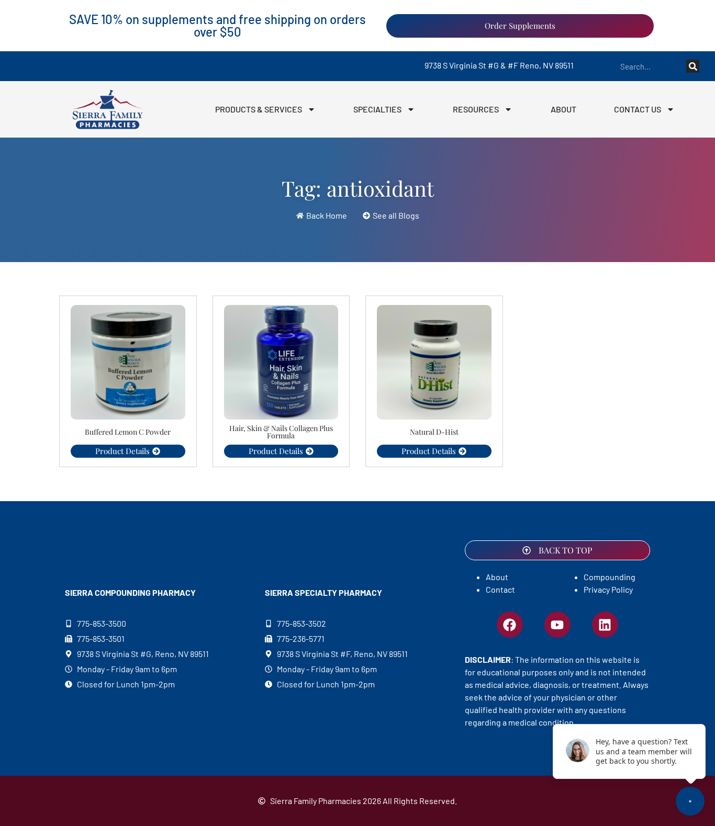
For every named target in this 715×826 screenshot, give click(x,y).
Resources (476, 109)
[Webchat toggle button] (690, 801)
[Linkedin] (605, 625)
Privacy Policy (608, 589)
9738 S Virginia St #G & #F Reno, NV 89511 (499, 65)
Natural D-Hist (434, 432)
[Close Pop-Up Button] (692, 714)
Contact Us (637, 109)
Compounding (609, 577)
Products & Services (258, 109)
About (563, 109)
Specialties (377, 109)
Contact (500, 589)
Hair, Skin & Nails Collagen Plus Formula (281, 431)
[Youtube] (557, 625)
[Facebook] (510, 625)
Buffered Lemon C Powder (128, 432)
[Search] (692, 66)
